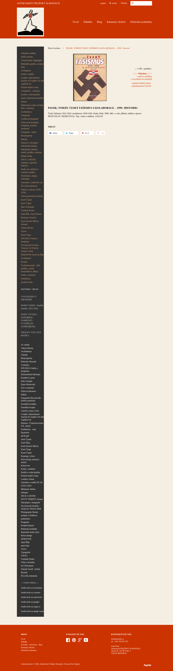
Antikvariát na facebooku (31, 588)
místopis (24, 492)
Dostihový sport (28, 378)
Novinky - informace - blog (31, 645)
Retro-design (26, 535)
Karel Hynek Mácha (29, 446)
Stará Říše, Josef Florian (31, 214)
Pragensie (25, 522)
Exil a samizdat (27, 388)
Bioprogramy (26, 135)
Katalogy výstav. (28, 456)
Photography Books (29, 512)
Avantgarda (26, 70)
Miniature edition (28, 489)
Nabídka (87, 21)
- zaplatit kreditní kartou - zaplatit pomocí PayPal (140, 84)
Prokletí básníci (27, 525)
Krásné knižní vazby (30, 476)
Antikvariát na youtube (30, 593)
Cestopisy (25, 365)
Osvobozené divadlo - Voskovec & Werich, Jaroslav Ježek (30, 248)
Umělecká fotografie (29, 119)
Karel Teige (26, 235)
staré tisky (25, 546)
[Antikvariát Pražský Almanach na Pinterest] (74, 641)
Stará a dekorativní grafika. (32, 98)
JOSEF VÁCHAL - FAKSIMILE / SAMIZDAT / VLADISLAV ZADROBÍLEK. (29, 320)
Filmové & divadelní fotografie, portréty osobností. (30, 125)
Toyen (23, 231)
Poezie (24, 102)
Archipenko (26, 258)
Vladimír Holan (27, 210)
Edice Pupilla (26, 381)
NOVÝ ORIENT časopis (32, 499)
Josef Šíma (25, 443)
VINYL (24, 556)
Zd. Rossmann (27, 566)
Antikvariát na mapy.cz (30, 607)
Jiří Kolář (25, 436)
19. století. (25, 345)
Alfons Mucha (27, 228)
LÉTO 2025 (26, 486)
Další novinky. (27, 57)
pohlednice (25, 519)
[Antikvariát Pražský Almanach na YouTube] (86, 641)
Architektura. (26, 112)
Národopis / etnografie (30, 502)
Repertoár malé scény (30, 532)
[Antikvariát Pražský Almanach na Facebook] (68, 641)
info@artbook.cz (117, 639)
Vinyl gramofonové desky (32, 196)
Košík (114, 3)
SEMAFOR (26, 539)
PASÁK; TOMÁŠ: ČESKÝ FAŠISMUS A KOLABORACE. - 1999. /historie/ (93, 107)
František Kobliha (28, 404)
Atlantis (24, 355)
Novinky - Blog (30, 289)
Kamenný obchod (116, 21)
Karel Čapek (26, 200)
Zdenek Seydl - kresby (30, 569)
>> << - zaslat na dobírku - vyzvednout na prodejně (141, 76)
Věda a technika (28, 562)
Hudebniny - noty (28, 429)
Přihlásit (124, 3)
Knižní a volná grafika (30, 94)
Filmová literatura (28, 391)
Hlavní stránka (54, 48)
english (103, 3)
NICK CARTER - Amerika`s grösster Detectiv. (29, 162)
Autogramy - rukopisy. (30, 91)
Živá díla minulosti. (29, 186)
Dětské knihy (26, 156)
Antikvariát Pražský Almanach (51, 664)
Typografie (25, 552)
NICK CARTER (28, 496)
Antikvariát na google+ (30, 602)
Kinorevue (25, 465)
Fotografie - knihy (28, 132)
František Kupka (28, 407)
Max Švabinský (27, 207)
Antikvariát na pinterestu (31, 597)
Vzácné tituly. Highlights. (32, 60)
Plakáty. (24, 139)
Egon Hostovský (28, 384)
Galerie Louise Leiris (30, 411)
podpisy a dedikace (29, 515)
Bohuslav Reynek (28, 217)
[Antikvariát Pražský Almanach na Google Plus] (80, 641)
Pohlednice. (26, 278)
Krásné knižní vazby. (30, 87)
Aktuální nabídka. (28, 53)
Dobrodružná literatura (30, 374)
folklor (24, 394)
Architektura (26, 351)
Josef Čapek (26, 203)
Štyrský (24, 572)
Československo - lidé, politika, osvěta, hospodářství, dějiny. (30, 268)
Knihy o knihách (28, 469)
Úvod (76, 21)
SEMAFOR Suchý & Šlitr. (32, 255)
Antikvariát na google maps (32, 611)
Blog (99, 21)
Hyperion (25, 432)
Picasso (24, 262)
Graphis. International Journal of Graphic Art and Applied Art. (32, 81)
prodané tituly (27, 282)
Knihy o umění (27, 74)
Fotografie (25, 115)
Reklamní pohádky (29, 529)
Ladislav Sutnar (27, 479)
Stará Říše (25, 542)
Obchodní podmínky (141, 21)
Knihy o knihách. (28, 275)
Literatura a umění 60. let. (32, 182)
